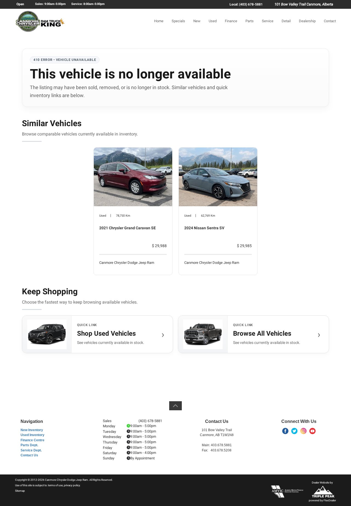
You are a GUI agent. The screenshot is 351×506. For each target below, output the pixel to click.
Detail (286, 21)
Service (267, 21)
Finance (231, 21)
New (196, 21)
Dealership (307, 21)
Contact (330, 21)
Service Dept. (31, 450)
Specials (178, 21)
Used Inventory (32, 435)
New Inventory (32, 430)
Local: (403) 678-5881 (246, 4)
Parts (249, 21)
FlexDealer (330, 500)
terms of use (55, 485)
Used (213, 21)
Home (158, 21)
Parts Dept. (29, 445)
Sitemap (20, 490)
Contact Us (29, 455)
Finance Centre (32, 440)
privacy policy (72, 485)
